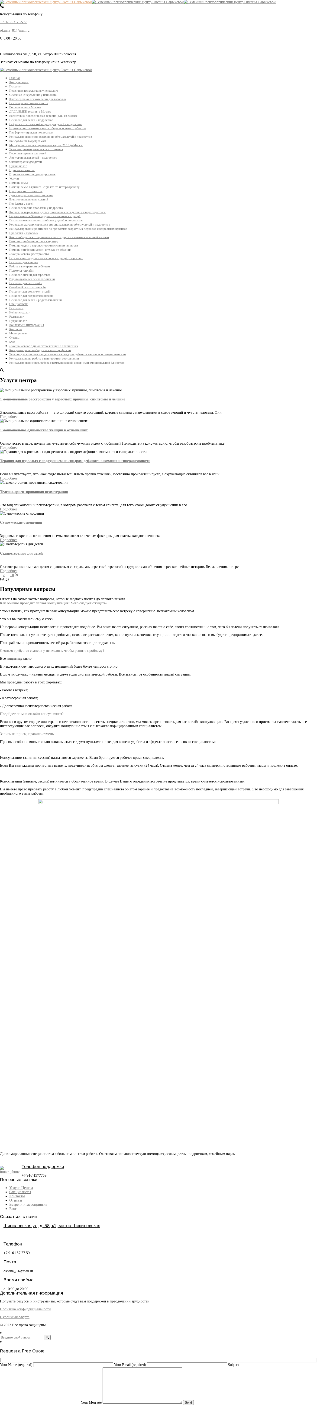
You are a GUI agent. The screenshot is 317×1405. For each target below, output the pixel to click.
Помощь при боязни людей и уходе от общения (40, 249)
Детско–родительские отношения (31, 195)
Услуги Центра (21, 1188)
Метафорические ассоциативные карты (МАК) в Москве (46, 145)
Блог (12, 341)
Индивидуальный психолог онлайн (32, 279)
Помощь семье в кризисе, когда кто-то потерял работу (44, 187)
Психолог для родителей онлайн (30, 291)
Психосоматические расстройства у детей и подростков (46, 220)
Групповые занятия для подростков (32, 174)
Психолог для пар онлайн (25, 283)
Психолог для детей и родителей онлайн (35, 300)
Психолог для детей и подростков (31, 120)
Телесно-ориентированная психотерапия (36, 149)
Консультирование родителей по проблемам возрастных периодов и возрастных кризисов (68, 228)
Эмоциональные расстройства (29, 254)
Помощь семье (18, 182)
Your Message (92, 1402)
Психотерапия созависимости (28, 103)
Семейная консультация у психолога (33, 95)
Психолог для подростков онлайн (31, 295)
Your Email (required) (130, 1365)
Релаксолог (16, 316)
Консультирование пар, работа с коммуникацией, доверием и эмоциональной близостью (67, 362)
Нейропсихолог (19, 312)
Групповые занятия (22, 170)
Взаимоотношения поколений (28, 199)
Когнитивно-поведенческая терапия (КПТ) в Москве (43, 115)
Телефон (12, 1244)
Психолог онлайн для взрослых (29, 274)
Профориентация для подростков (31, 132)
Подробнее (8, 417)
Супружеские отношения (25, 191)
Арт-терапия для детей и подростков (33, 157)
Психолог (15, 86)
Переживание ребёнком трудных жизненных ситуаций (45, 216)
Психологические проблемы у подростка (36, 208)
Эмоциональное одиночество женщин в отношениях (43, 346)
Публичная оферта (14, 1317)
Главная (14, 78)
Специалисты (18, 304)
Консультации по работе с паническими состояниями (44, 358)
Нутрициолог (18, 166)
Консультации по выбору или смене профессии (40, 350)
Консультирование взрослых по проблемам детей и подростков (50, 136)
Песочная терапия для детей (27, 153)
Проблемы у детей (21, 203)
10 (12, 575)
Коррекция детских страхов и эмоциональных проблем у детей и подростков (59, 224)
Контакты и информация (26, 325)
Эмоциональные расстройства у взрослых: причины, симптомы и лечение (62, 399)
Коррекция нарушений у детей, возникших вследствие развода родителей (57, 212)
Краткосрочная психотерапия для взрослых (37, 99)
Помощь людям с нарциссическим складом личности (43, 245)
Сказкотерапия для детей (25, 161)
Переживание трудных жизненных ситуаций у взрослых (46, 258)
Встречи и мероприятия (28, 1204)
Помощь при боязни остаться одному (33, 241)
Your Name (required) (16, 1365)
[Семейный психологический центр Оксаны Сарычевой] (46, 2)
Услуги (14, 178)
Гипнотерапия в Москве (25, 107)
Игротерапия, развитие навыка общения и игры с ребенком (47, 128)
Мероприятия (18, 333)
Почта (9, 1261)
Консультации (19, 82)
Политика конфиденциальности (25, 1309)
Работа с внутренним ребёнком (29, 266)
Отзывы (14, 337)
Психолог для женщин (23, 262)
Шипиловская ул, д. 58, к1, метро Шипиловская (51, 1225)
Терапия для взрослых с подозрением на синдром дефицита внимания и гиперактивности (67, 354)
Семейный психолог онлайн (27, 287)
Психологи (16, 308)
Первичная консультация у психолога (33, 90)
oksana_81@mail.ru (14, 30)
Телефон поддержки (43, 1166)
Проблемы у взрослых (23, 233)
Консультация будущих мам (27, 141)
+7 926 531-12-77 (13, 22)
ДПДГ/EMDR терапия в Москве (30, 111)
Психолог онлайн (21, 270)
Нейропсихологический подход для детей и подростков (45, 124)
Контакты (15, 329)
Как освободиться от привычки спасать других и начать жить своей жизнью (59, 237)
